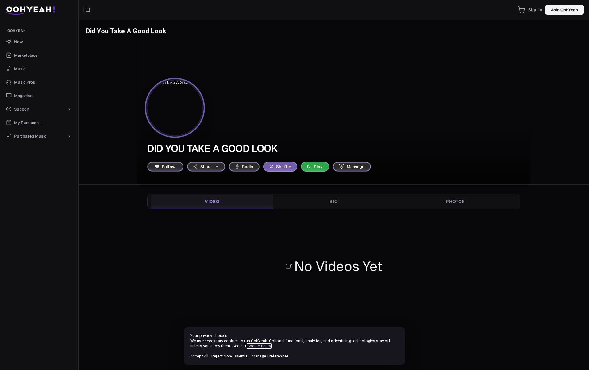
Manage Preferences (270, 356)
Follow (168, 166)
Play (318, 166)
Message (356, 166)
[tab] (212, 201)
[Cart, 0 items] (521, 10)
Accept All (199, 356)
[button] (39, 9)
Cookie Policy (259, 346)
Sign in (535, 10)
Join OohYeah (564, 10)
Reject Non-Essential (229, 356)
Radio (247, 166)
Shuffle (283, 166)
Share (206, 166)
